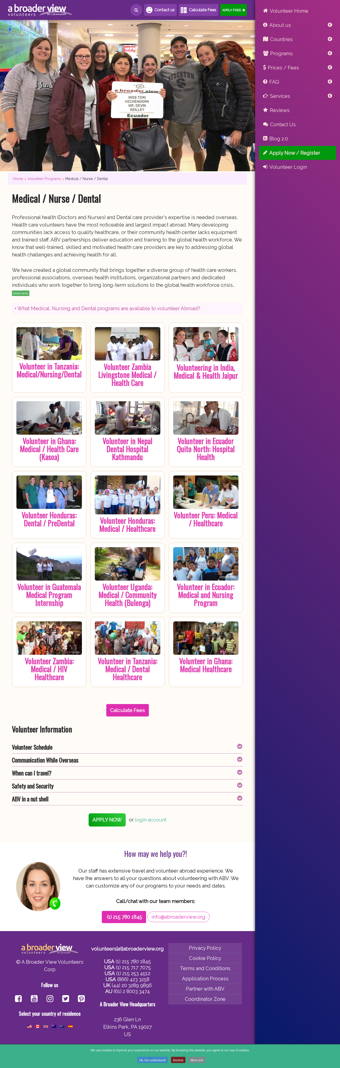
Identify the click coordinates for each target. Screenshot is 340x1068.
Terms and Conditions (205, 968)
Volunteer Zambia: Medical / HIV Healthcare (49, 668)
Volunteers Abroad (40, 10)
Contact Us (283, 124)
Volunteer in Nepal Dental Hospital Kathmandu (127, 448)
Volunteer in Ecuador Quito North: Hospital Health (206, 448)
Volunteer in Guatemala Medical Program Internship (49, 594)
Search (136, 10)
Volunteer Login (288, 167)
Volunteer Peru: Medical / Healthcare (206, 519)
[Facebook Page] (18, 999)
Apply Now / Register (294, 153)
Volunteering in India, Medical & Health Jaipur (206, 371)
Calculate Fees (202, 9)
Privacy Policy (205, 948)
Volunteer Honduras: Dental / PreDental (49, 519)
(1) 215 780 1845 (124, 917)
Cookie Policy (205, 958)
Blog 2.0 (278, 139)
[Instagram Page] (50, 999)
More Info (197, 1060)
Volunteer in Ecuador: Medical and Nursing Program (205, 594)
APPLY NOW (107, 820)
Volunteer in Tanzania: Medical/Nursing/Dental (49, 370)
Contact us (165, 9)
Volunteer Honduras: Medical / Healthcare (127, 524)
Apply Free (231, 10)
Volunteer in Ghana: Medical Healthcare (205, 664)
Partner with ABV (205, 989)
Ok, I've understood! (152, 1060)
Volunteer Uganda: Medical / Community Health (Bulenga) (128, 594)
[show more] (20, 293)
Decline (178, 1060)
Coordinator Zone (205, 999)
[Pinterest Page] (81, 999)
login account (151, 820)
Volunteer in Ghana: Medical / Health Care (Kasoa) (49, 448)
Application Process (205, 979)
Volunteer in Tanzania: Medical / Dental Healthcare (127, 668)
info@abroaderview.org (178, 917)
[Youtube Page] (34, 999)
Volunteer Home (289, 11)
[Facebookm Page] (65, 999)
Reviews (279, 110)
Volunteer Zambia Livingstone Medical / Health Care (127, 374)
